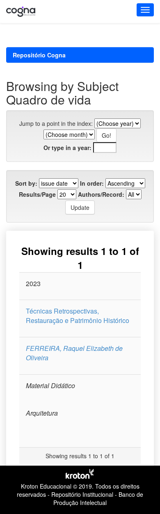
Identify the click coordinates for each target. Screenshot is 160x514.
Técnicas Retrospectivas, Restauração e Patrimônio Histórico (77, 315)
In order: (92, 183)
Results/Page (37, 194)
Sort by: (26, 183)
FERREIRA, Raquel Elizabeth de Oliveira (74, 352)
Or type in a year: (67, 147)
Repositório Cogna (39, 55)
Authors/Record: (101, 194)
